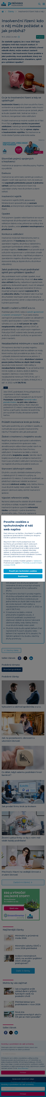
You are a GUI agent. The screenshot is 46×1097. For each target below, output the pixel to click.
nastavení (37, 561)
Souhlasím (23, 576)
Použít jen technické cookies (23, 571)
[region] (23, 548)
